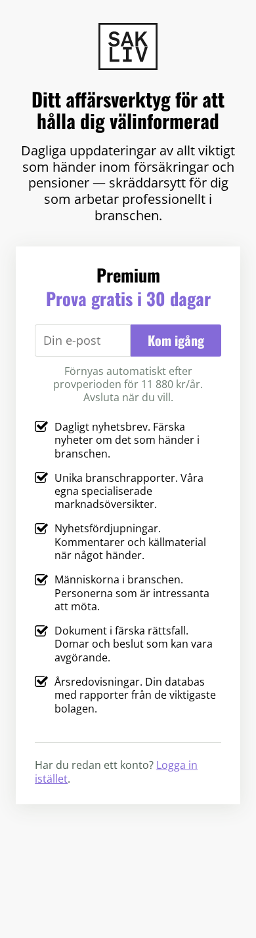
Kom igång (176, 340)
